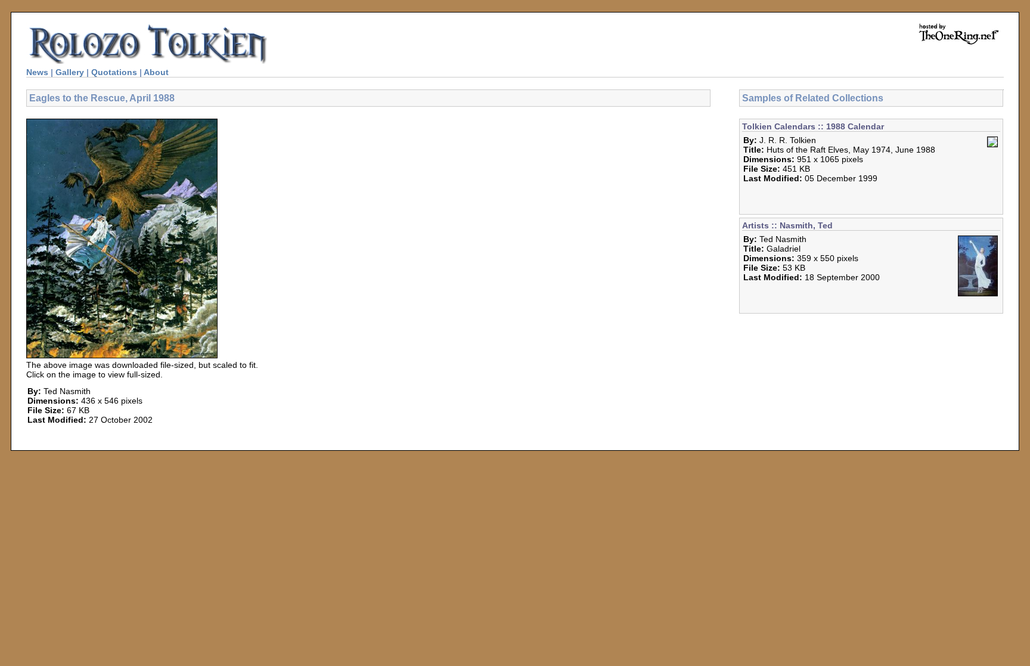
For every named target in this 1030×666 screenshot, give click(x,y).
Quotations (114, 72)
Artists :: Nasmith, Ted (787, 225)
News (37, 72)
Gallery (69, 72)
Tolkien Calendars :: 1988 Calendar (813, 126)
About (156, 72)
